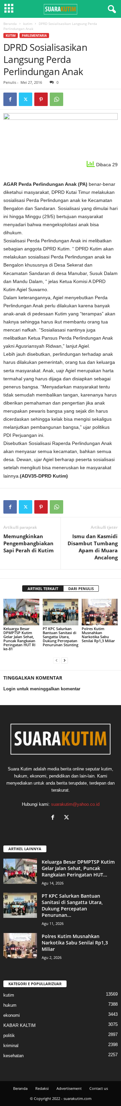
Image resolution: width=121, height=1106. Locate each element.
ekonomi (11, 1015)
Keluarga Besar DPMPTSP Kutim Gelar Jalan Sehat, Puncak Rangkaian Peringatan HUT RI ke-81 (19, 638)
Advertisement (69, 1088)
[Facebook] (10, 99)
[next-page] (64, 660)
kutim (27, 23)
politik (9, 1035)
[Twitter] (25, 99)
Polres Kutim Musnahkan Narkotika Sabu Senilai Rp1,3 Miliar (98, 634)
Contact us (98, 1088)
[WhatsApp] (56, 99)
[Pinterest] (41, 99)
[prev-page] (56, 660)
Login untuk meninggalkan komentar (41, 688)
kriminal (10, 1045)
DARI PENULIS (81, 588)
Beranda (10, 23)
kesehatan (13, 1055)
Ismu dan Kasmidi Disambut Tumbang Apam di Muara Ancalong (93, 547)
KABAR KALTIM (19, 1025)
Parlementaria (34, 35)
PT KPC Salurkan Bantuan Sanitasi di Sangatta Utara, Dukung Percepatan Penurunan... (72, 905)
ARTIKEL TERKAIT (43, 588)
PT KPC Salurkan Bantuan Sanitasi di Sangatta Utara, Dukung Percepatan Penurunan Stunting (60, 636)
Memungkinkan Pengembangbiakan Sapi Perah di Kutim (28, 543)
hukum (9, 1005)
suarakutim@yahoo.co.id (75, 804)
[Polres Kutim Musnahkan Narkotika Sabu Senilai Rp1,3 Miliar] (100, 612)
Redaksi (42, 1088)
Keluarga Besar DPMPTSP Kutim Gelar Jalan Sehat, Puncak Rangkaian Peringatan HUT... (78, 868)
